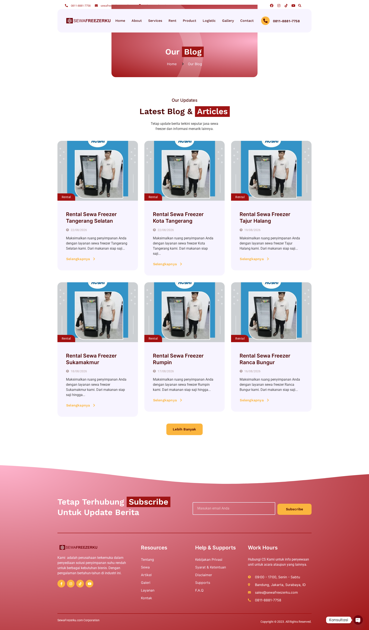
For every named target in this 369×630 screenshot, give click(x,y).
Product (189, 21)
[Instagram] (279, 5)
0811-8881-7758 (286, 21)
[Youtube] (293, 5)
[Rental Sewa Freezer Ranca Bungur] (271, 312)
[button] (299, 5)
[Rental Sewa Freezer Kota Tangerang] (184, 171)
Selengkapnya (78, 259)
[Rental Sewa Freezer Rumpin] (184, 312)
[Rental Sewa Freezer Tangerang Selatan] (97, 171)
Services (155, 21)
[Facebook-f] (61, 583)
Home (120, 21)
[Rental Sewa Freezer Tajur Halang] (271, 171)
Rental (66, 197)
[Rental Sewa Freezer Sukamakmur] (97, 312)
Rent (172, 21)
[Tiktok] (286, 5)
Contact (247, 21)
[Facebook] (271, 5)
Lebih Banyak (184, 429)
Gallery (228, 21)
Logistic (209, 21)
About (137, 21)
